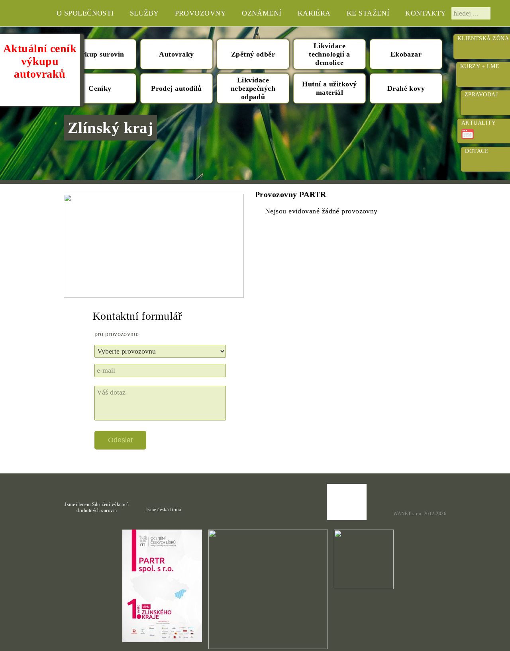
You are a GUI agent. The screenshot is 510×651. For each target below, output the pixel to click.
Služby (144, 13)
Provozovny (200, 13)
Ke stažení (368, 13)
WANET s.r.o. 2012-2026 (419, 513)
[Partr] (18, 13)
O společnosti (85, 13)
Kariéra (314, 13)
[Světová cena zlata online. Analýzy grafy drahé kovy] (418, 498)
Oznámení (262, 13)
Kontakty (425, 13)
